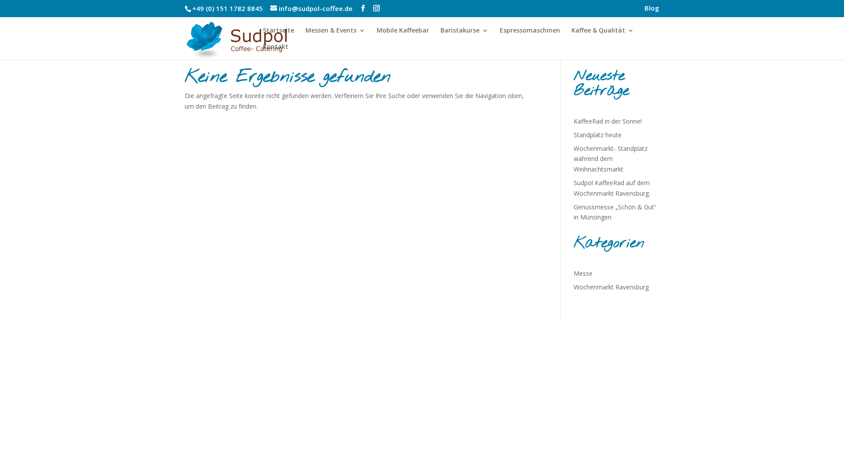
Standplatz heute (598, 135)
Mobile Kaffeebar (403, 30)
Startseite (278, 30)
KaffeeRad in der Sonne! (608, 121)
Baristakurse (460, 30)
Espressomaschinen (530, 30)
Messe (583, 273)
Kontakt (275, 47)
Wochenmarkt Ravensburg (611, 287)
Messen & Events (331, 30)
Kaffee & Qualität (598, 30)
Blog (651, 8)
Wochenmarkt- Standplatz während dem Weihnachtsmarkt (611, 159)
